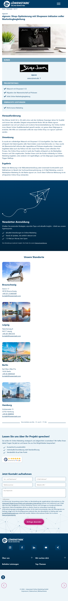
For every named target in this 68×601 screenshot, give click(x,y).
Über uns (6, 558)
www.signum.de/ (33, 78)
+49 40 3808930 (8, 414)
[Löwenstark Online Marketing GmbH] (16, 4)
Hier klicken (15, 530)
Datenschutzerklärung (41, 243)
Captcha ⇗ (20, 532)
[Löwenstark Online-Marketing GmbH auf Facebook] (22, 547)
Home (3, 9)
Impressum (24, 591)
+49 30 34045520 (8, 374)
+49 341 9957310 (8, 334)
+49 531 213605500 (9, 293)
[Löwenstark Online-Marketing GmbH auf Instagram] (10, 547)
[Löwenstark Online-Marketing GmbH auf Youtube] (46, 547)
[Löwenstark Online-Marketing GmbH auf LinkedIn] (34, 547)
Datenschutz (33, 591)
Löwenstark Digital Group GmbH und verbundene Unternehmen (21, 503)
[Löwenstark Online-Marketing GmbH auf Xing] (58, 547)
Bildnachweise (42, 591)
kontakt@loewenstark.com (11, 296)
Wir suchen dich (42, 558)
